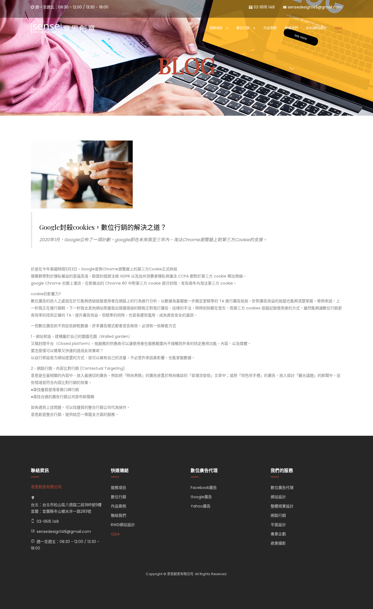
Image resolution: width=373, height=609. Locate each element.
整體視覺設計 (282, 506)
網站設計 (278, 497)
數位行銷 (243, 28)
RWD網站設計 (316, 28)
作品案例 (270, 28)
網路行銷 (278, 515)
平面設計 (278, 524)
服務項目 (216, 28)
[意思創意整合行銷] (63, 28)
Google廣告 (201, 497)
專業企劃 (278, 534)
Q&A (338, 28)
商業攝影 (278, 543)
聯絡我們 (291, 28)
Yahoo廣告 (201, 506)
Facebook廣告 (204, 487)
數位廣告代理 (282, 487)
